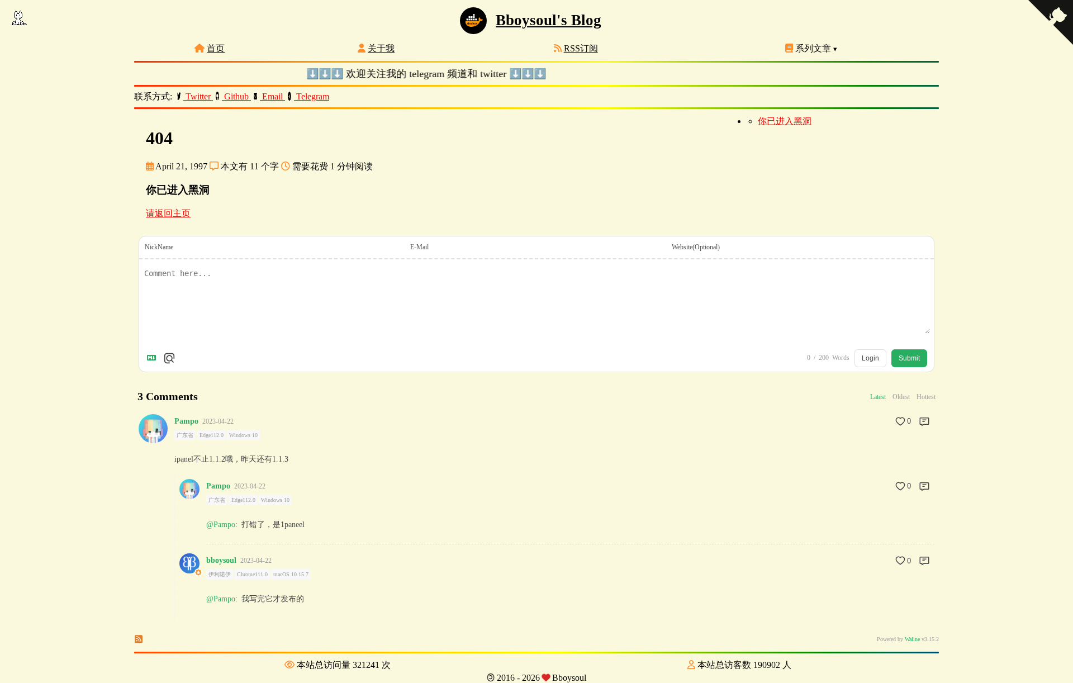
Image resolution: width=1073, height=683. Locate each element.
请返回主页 (168, 213)
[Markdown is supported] (153, 358)
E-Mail (419, 247)
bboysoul (221, 561)
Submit (909, 358)
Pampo (186, 421)
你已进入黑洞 (784, 121)
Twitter (198, 96)
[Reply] (924, 421)
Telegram (311, 96)
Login (870, 358)
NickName (159, 247)
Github (236, 96)
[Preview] (169, 358)
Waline (912, 639)
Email (272, 96)
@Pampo (220, 524)
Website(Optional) (696, 247)
